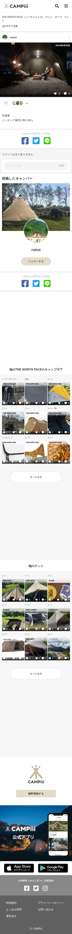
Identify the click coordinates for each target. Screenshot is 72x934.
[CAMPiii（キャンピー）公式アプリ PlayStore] (53, 868)
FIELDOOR (7, 580)
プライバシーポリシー (51, 902)
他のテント (36, 566)
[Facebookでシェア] (25, 141)
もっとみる (36, 477)
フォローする (36, 261)
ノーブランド (53, 639)
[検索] (57, 6)
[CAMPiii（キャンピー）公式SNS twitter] (36, 888)
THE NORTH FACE (9, 384)
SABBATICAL (53, 610)
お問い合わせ (46, 909)
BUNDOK (6, 610)
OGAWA (51, 580)
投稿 (61, 165)
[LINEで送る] (47, 141)
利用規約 (11, 902)
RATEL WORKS (31, 610)
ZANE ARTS (30, 580)
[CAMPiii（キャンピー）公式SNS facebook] (26, 888)
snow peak (7, 639)
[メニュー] (66, 6)
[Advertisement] (36, 328)
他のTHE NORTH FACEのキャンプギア (36, 369)
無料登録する (36, 793)
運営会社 (11, 916)
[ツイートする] (36, 141)
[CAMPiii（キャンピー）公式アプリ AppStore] (19, 868)
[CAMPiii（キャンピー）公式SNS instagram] (45, 888)
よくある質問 (14, 909)
